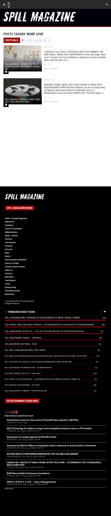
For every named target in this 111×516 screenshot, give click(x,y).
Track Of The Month (13, 229)
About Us (9, 270)
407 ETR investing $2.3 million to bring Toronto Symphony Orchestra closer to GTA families (49, 428)
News (7, 253)
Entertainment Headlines (15, 260)
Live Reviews (10, 242)
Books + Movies (11, 236)
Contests (9, 273)
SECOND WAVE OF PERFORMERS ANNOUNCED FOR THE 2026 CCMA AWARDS (42, 454)
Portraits (9, 249)
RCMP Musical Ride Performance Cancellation (28, 473)
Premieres (9, 225)
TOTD (7, 284)
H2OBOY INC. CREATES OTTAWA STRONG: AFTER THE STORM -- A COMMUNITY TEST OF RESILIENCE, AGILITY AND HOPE (54, 463)
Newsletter (9, 222)
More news (9, 489)
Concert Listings (12, 263)
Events (8, 256)
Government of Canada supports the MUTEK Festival (31, 437)
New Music (9, 277)
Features (8, 239)
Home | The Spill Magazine (16, 218)
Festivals (8, 246)
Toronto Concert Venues (15, 267)
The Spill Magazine (27, 301)
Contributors (10, 280)
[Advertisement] (55, 149)
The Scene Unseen (12, 291)
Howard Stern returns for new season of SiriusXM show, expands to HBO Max (42, 420)
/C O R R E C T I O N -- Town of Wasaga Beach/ (31, 482)
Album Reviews (11, 232)
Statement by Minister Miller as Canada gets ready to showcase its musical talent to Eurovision (51, 445)
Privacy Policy (10, 287)
